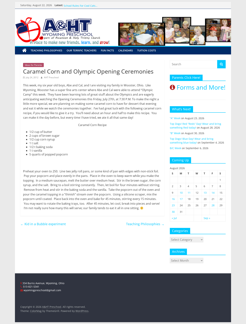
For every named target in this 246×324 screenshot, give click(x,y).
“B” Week (175, 133)
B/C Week (175, 148)
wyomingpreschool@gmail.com (42, 290)
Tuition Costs (146, 50)
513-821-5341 (30, 286)
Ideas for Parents (33, 65)
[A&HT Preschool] (24, 50)
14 (213, 192)
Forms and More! (200, 87)
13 (205, 192)
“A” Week (175, 118)
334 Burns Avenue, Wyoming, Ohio (43, 283)
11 (189, 192)
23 (173, 205)
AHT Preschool (51, 77)
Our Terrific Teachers (76, 3)
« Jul (174, 218)
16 (173, 199)
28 (213, 205)
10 (181, 192)
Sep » (207, 218)
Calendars (125, 50)
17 (181, 199)
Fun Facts (107, 50)
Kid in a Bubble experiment (43, 224)
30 (173, 211)
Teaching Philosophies (46, 50)
